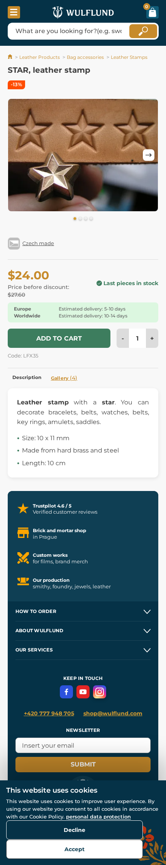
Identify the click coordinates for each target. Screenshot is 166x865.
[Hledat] (143, 31)
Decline (74, 830)
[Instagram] (99, 691)
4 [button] (91, 218)
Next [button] (148, 155)
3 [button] (85, 218)
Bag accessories (85, 57)
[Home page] (11, 57)
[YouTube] (83, 691)
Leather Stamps (129, 57)
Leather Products (39, 57)
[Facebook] (66, 691)
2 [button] (80, 218)
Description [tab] (27, 377)
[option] (83, 155)
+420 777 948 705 (49, 713)
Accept (74, 849)
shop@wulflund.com (112, 713)
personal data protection (98, 816)
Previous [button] (17, 155)
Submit (83, 764)
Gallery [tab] (64, 377)
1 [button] (74, 218)
